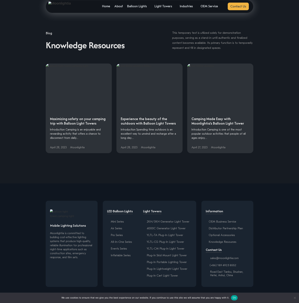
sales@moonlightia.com (224, 258)
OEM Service (209, 6)
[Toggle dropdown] (149, 6)
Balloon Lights (137, 6)
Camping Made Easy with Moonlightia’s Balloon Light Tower (218, 121)
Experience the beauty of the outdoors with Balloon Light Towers (148, 121)
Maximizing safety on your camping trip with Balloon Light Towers (78, 121)
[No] (294, 298)
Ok (234, 297)
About (118, 6)
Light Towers (163, 6)
